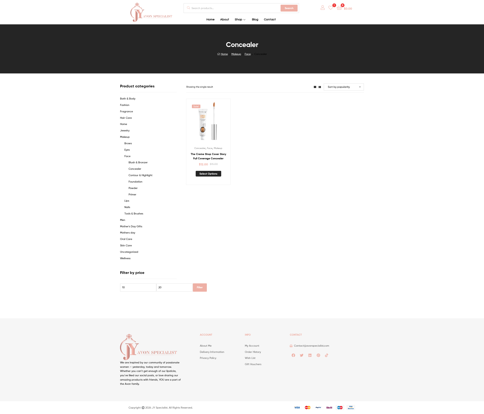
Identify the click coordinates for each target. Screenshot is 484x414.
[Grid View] (315, 86)
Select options (208, 173)
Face (248, 54)
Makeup (236, 54)
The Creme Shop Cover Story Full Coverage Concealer (208, 156)
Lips (126, 200)
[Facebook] (293, 355)
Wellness (125, 258)
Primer (132, 194)
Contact (270, 19)
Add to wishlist (203, 123)
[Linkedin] (310, 355)
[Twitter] (301, 355)
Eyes (127, 149)
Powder (133, 188)
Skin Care (126, 245)
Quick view (213, 123)
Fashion (124, 104)
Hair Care (126, 117)
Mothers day (127, 232)
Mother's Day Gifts (131, 226)
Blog (255, 19)
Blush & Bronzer (138, 162)
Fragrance (126, 111)
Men (122, 219)
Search (289, 8)
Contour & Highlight (140, 175)
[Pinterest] (318, 355)
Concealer (200, 148)
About (224, 19)
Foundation (135, 181)
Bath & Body (127, 98)
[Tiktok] (326, 355)
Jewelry (125, 130)
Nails (127, 207)
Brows (128, 143)
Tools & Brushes (133, 213)
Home (210, 19)
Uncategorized (129, 251)
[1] (330, 7)
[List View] (320, 86)
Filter (200, 287)
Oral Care (126, 239)
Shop (238, 19)
